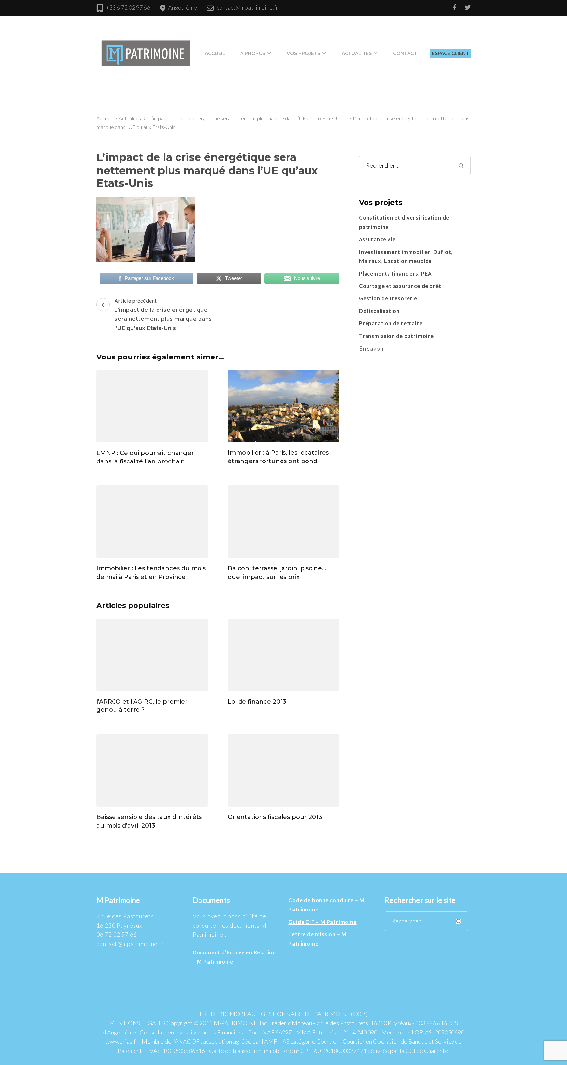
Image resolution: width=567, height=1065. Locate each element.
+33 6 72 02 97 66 (128, 7)
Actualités (357, 53)
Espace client (450, 53)
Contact (405, 53)
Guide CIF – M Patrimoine (322, 922)
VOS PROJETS (303, 53)
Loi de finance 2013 (257, 701)
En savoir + (374, 348)
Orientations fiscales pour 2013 (275, 817)
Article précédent (163, 314)
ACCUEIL (215, 53)
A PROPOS (252, 53)
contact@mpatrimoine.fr (247, 7)
